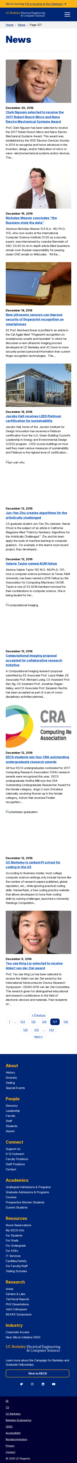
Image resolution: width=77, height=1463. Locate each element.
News (21, 25)
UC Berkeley (13, 1413)
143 (51, 1030)
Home (10, 25)
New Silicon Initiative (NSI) (23, 1337)
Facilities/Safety (16, 1261)
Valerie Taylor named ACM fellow (31, 563)
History (10, 1072)
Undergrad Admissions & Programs (28, 1187)
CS (7, 1407)
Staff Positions (15, 1164)
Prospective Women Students (25, 1202)
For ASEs (12, 1250)
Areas (9, 1289)
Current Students (17, 1207)
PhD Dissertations (17, 1304)
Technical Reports (17, 1299)
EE (7, 1401)
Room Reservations (18, 1225)
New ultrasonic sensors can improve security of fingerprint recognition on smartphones (35, 319)
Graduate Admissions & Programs (27, 1192)
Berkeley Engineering (18, 1420)
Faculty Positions (17, 1159)
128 (65, 1022)
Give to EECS (37, 1373)
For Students (14, 1235)
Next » (39, 1036)
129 (25, 1030)
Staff (9, 1121)
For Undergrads (16, 1245)
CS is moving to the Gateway (44, 4)
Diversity (11, 1077)
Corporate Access (17, 1332)
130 (36, 1030)
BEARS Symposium (19, 1314)
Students (11, 1126)
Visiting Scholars (16, 1271)
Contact (11, 1169)
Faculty (10, 1116)
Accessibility (13, 1432)
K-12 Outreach (15, 1154)
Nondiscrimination (16, 1439)
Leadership (13, 1111)
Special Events (15, 1088)
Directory (12, 1105)
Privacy (10, 1445)
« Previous (40, 1015)
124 (22, 1022)
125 (33, 1022)
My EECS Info (15, 1230)
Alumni (10, 1131)
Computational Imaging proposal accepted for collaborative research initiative (34, 660)
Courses (11, 1197)
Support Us (13, 1149)
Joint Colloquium (16, 1309)
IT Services (13, 1256)
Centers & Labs (15, 1294)
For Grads (12, 1240)
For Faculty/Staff (17, 1266)
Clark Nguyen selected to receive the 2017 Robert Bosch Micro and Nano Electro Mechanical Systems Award (35, 116)
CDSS (9, 1426)
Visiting (10, 1083)
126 (44, 1022)
